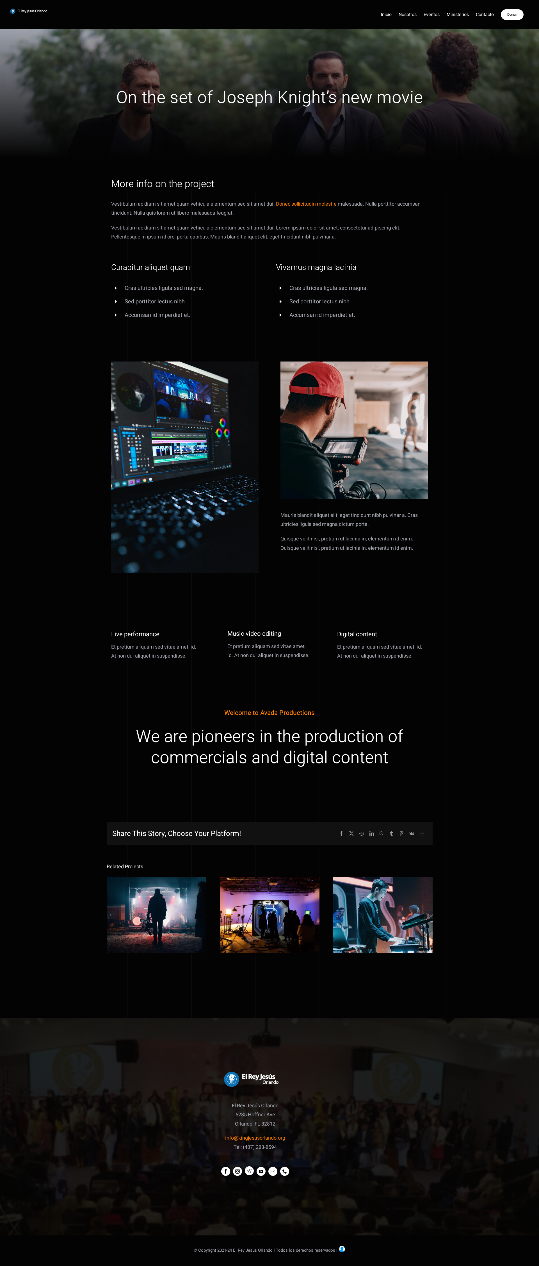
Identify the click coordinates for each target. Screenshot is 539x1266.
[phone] (284, 1171)
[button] (111, 915)
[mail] (272, 1171)
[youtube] (261, 1171)
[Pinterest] (401, 834)
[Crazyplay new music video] (156, 915)
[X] (351, 834)
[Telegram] (249, 1170)
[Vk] (411, 834)
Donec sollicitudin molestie (306, 204)
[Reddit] (362, 834)
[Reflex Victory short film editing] (269, 915)
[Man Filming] (354, 364)
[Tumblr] (391, 834)
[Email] (422, 834)
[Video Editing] (185, 364)
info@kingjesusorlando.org (255, 1138)
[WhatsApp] (381, 834)
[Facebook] (341, 834)
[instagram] (237, 1171)
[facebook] (225, 1171)
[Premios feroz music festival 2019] (383, 915)
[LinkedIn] (372, 834)
